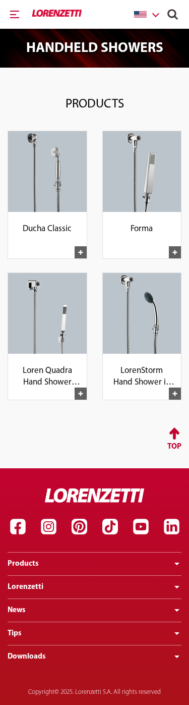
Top (174, 447)
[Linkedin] (171, 527)
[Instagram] (48, 527)
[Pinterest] (79, 527)
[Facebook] (18, 527)
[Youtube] (141, 527)
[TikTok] (110, 527)
